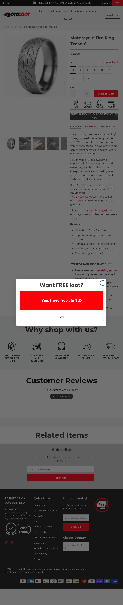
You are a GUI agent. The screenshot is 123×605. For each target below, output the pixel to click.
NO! (61, 317)
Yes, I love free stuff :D (61, 300)
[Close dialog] (102, 283)
